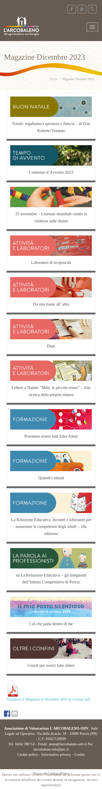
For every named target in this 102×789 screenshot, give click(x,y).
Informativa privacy (56, 755)
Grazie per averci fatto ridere (51, 665)
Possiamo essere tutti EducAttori (51, 436)
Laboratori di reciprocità (51, 262)
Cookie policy (27, 755)
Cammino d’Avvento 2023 (51, 172)
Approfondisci (51, 785)
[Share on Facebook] (7, 714)
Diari (51, 346)
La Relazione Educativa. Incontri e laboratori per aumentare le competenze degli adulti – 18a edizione (51, 526)
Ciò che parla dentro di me (51, 624)
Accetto (92, 780)
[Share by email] (15, 714)
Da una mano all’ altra (51, 304)
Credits (79, 755)
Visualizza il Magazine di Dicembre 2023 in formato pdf (48, 699)
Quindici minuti (51, 478)
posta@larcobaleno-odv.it (68, 744)
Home (54, 79)
